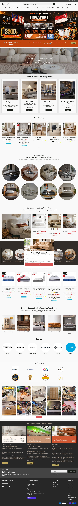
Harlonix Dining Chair (54, 139)
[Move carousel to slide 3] (39, 38)
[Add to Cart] (14, 124)
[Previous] (2, 134)
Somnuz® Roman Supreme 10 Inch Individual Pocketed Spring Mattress (69, 288)
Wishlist (54, 486)
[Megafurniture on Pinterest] (71, 1)
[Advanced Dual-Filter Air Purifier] (8, 129)
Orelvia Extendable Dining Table (69, 137)
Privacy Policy (70, 491)
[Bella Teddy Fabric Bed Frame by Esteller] (39, 221)
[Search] (54, 4)
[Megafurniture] (6, 4)
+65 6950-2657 (32, 489)
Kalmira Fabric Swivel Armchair (23, 137)
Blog (68, 489)
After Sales (70, 499)
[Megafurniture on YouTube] (75, 1)
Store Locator (70, 485)
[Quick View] (14, 126)
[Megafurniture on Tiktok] (74, 1)
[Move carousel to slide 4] (43, 38)
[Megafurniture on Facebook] (69, 1)
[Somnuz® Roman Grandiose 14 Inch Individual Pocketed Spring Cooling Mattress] (8, 279)
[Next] (76, 134)
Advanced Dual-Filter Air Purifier (8, 137)
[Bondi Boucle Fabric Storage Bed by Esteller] (69, 221)
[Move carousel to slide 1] (33, 38)
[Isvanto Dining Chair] (39, 129)
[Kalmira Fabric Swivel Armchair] (24, 129)
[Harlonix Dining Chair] (54, 129)
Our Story (70, 483)
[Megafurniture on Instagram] (72, 1)
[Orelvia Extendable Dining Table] (69, 129)
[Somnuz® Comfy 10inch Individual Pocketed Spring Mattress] (24, 279)
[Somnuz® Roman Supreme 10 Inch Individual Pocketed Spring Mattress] (69, 279)
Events (69, 493)
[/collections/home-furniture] (39, 25)
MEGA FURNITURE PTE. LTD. (10, 503)
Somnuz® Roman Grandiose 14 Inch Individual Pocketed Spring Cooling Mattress (8, 288)
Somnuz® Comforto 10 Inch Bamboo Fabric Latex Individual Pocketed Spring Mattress (39, 288)
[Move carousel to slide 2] (36, 38)
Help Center (55, 484)
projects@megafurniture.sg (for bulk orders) (36, 494)
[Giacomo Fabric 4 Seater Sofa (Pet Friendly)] (54, 221)
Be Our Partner (71, 487)
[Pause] (46, 38)
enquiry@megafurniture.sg (34, 491)
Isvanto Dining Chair (39, 137)
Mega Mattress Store (72, 497)
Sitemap (69, 495)
